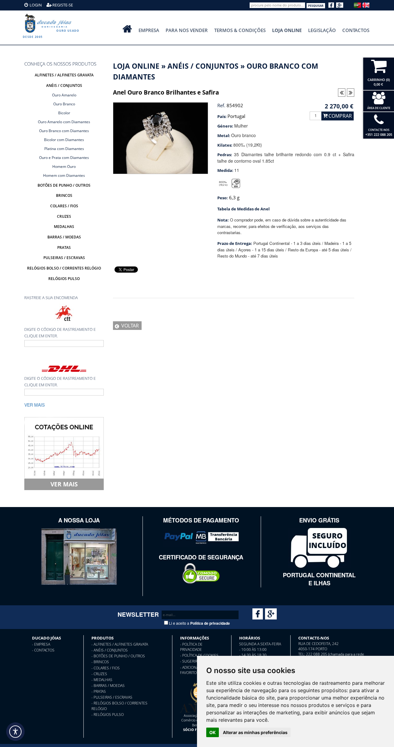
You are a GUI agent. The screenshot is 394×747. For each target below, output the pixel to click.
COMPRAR (340, 115)
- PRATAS (98, 691)
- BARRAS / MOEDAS (108, 685)
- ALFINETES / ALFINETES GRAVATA (119, 644)
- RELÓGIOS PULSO (107, 714)
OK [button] (212, 732)
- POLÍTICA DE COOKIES (199, 655)
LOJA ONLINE (136, 66)
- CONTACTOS (43, 650)
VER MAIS (64, 484)
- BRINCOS (100, 661)
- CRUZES (99, 673)
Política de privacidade (210, 623)
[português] (357, 4)
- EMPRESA (41, 644)
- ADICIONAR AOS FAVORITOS (194, 670)
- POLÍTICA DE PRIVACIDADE (191, 647)
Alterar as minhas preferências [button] (255, 732)
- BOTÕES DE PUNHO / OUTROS (118, 656)
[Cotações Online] (64, 447)
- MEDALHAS (101, 679)
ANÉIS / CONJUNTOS (203, 66)
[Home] (49, 23)
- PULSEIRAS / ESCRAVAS (111, 697)
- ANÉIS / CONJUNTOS (109, 650)
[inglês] (366, 4)
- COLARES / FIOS (105, 668)
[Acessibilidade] (15, 731)
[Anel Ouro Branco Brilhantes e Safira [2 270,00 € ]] (160, 137)
